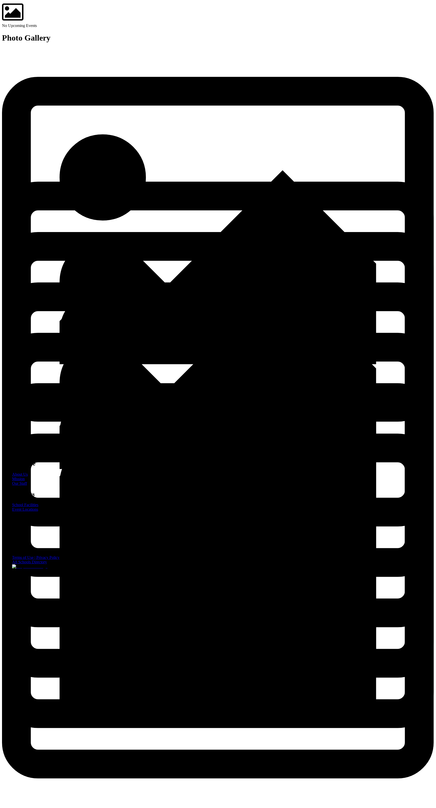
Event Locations (25, 509)
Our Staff (19, 483)
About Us (20, 474)
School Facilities (25, 505)
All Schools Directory (29, 562)
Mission (18, 479)
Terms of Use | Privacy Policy (36, 557)
